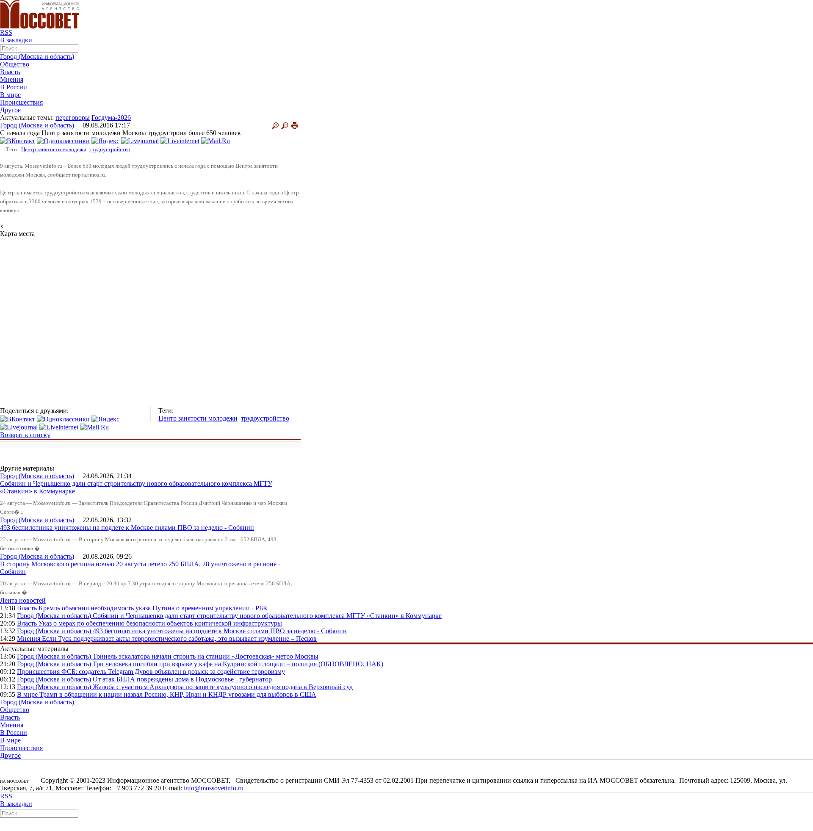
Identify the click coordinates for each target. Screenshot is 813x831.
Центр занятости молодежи (53, 149)
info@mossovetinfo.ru (213, 788)
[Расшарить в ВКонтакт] (17, 140)
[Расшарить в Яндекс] (105, 140)
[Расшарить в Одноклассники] (63, 140)
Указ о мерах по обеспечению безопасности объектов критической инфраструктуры (160, 623)
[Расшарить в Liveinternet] (179, 140)
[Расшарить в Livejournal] (140, 140)
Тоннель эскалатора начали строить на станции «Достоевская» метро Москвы (205, 656)
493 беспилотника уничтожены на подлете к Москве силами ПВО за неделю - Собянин (127, 527)
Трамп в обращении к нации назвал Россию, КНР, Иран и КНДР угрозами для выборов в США (177, 694)
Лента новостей (23, 600)
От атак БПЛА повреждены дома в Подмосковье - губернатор (182, 679)
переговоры (72, 117)
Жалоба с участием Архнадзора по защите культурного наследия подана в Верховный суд (223, 686)
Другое (10, 110)
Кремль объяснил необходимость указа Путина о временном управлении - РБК (153, 608)
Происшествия (21, 102)
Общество (14, 64)
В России (13, 87)
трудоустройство (109, 149)
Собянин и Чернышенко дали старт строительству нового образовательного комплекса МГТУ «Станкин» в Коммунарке (267, 615)
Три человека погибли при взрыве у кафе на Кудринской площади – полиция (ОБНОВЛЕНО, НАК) (238, 664)
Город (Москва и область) (37, 56)
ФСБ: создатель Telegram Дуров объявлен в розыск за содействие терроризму (173, 671)
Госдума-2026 (111, 117)
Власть (10, 71)
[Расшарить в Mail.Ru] (215, 140)
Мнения (11, 79)
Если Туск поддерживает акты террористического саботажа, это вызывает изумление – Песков (179, 638)
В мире (10, 94)
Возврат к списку (25, 434)
